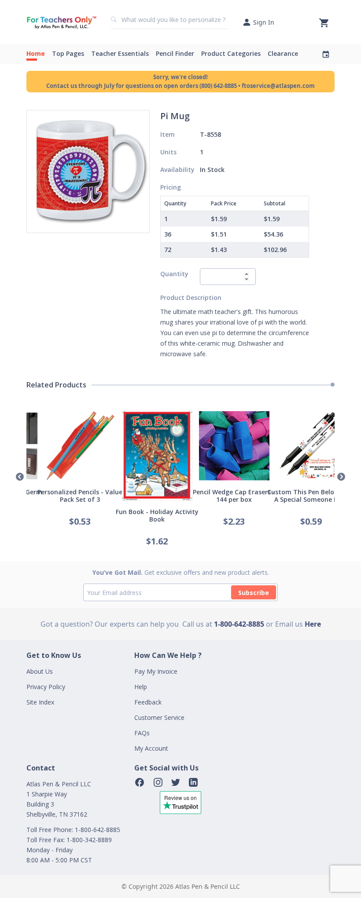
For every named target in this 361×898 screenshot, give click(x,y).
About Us (39, 671)
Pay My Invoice (155, 671)
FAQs (142, 733)
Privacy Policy (45, 687)
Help (140, 687)
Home (35, 53)
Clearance (283, 53)
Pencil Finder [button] (175, 53)
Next (341, 477)
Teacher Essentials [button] (120, 53)
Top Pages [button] (68, 53)
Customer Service (159, 717)
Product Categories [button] (231, 53)
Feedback (148, 702)
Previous (19, 477)
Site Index (40, 702)
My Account (151, 748)
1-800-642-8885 (239, 624)
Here (313, 624)
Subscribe (253, 592)
